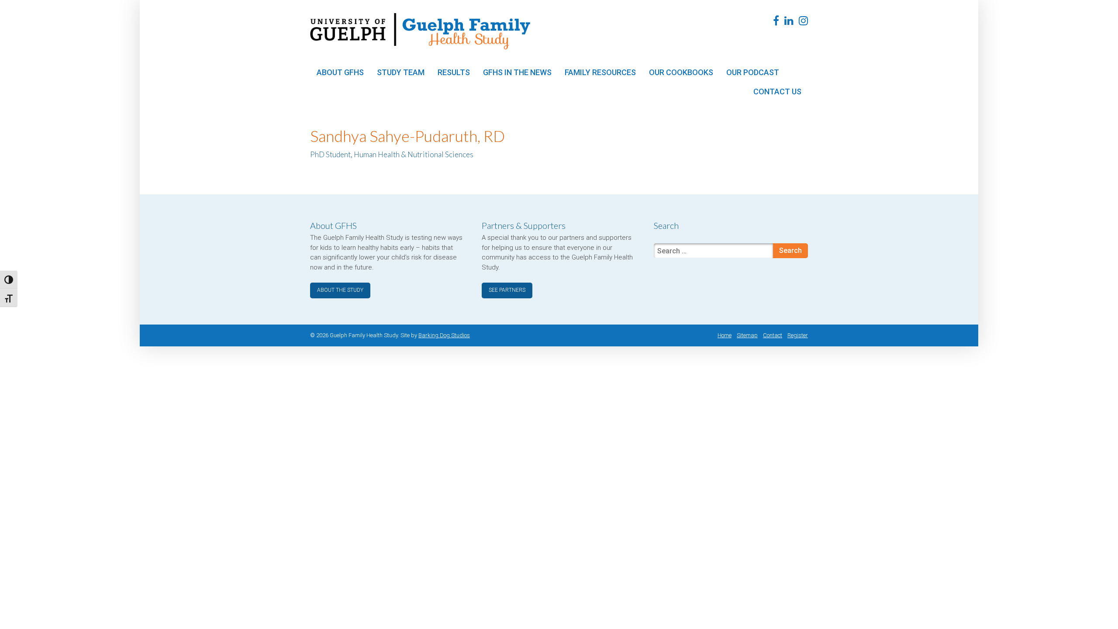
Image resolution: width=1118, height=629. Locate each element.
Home (725, 335)
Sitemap (747, 335)
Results (454, 72)
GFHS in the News (517, 72)
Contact (772, 335)
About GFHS (340, 72)
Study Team (400, 72)
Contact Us (777, 91)
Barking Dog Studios (444, 335)
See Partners (507, 290)
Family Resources (600, 72)
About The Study (340, 290)
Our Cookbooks (681, 72)
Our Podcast (752, 72)
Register (797, 335)
